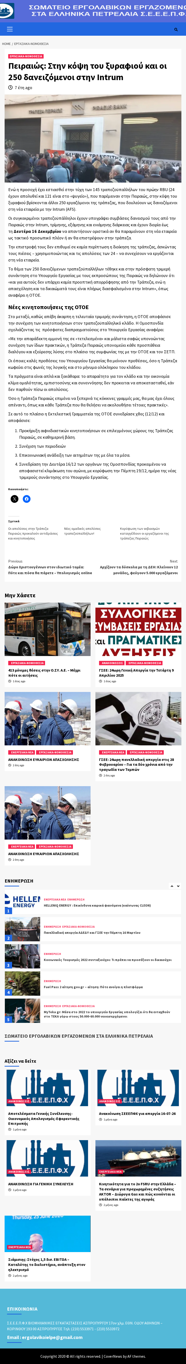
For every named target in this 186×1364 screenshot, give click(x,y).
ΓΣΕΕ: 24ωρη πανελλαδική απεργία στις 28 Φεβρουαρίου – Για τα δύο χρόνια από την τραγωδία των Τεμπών (136, 764)
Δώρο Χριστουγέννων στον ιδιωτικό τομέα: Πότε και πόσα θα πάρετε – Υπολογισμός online (50, 567)
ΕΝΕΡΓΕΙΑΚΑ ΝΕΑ (22, 752)
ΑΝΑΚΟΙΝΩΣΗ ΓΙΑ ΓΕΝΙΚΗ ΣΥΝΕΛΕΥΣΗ (40, 1183)
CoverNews (113, 1356)
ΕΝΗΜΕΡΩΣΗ (52, 899)
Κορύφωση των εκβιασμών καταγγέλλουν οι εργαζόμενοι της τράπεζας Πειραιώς (144, 533)
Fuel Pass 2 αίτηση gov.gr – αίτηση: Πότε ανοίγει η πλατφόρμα (93, 960)
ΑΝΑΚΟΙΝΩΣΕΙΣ (112, 663)
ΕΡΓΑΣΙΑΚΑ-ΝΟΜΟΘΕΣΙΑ (26, 56)
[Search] (176, 29)
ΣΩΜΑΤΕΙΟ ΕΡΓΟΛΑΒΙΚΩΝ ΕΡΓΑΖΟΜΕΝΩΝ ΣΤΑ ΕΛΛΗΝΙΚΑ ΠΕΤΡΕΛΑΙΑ (79, 1036)
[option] (93, 903)
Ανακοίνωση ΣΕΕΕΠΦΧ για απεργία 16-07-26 (137, 1113)
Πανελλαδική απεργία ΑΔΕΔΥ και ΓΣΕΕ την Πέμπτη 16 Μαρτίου (92, 905)
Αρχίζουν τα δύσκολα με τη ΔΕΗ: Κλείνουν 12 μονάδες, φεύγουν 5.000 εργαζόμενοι (139, 567)
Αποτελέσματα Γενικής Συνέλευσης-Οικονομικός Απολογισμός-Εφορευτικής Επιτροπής (43, 1118)
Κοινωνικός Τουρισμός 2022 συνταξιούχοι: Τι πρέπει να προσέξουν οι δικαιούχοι (107, 932)
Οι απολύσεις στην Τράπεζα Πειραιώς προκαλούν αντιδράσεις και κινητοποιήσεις (33, 533)
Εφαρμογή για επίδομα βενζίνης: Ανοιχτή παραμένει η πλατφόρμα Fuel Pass (104, 1014)
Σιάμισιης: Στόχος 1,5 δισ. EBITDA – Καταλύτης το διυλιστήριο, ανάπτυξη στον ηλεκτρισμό (46, 1264)
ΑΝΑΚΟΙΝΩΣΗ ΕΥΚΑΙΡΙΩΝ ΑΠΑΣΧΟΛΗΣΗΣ (43, 759)
